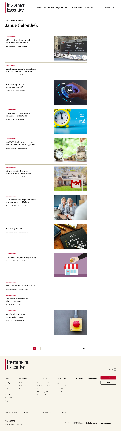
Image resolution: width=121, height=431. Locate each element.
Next (84, 348)
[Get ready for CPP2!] (70, 236)
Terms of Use (28, 412)
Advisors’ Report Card (43, 392)
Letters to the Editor (25, 386)
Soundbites (92, 378)
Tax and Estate (9, 398)
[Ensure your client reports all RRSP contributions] (70, 121)
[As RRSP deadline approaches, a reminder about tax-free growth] (70, 150)
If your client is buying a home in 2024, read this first (19, 172)
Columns (22, 389)
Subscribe (107, 7)
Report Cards (61, 7)
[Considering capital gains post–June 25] (70, 92)
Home (7, 20)
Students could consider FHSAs (20, 286)
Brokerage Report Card (44, 383)
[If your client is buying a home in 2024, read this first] (70, 179)
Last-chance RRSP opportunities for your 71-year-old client (21, 201)
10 (52, 348)
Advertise (65, 409)
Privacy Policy (47, 409)
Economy (8, 392)
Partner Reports (61, 392)
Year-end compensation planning (21, 257)
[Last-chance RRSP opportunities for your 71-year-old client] (70, 207)
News (39, 7)
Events (59, 398)
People (7, 401)
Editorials (22, 383)
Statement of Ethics (11, 412)
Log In (108, 382)
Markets (7, 389)
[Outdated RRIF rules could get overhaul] (70, 322)
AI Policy (64, 412)
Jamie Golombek (11, 36)
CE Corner (89, 7)
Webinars (59, 395)
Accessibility (47, 412)
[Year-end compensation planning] (70, 265)
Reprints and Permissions (31, 409)
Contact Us (84, 409)
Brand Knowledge (62, 386)
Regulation (8, 386)
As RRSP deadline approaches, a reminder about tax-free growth (20, 143)
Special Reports (41, 395)
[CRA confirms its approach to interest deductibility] (70, 48)
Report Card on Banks (43, 389)
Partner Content (76, 7)
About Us (8, 409)
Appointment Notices (63, 383)
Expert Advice (61, 389)
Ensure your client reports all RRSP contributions (18, 114)
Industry (7, 383)
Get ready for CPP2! (15, 228)
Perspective (49, 7)
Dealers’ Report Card (43, 386)
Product (7, 395)
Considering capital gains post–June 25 (15, 85)
